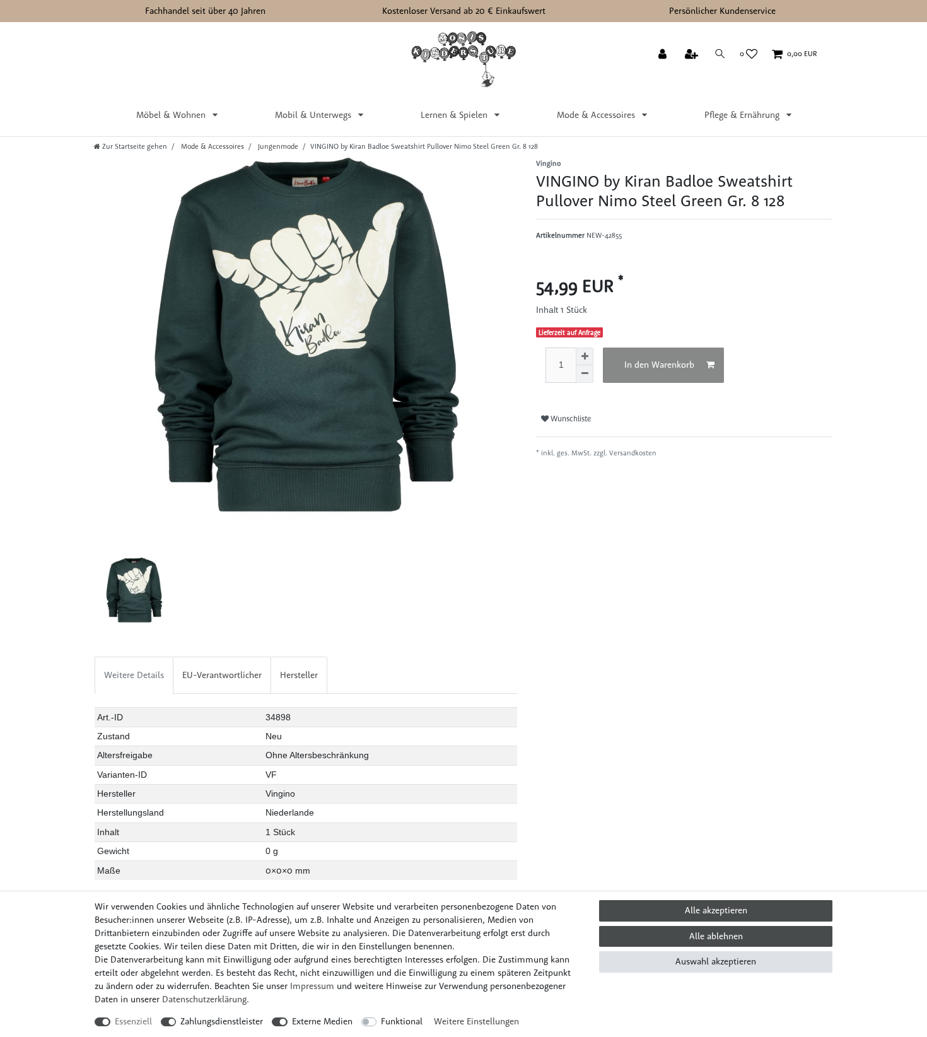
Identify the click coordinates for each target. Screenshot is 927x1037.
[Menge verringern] (584, 374)
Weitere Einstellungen (476, 1021)
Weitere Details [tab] (134, 675)
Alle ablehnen (716, 936)
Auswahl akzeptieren (715, 961)
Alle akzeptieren (716, 910)
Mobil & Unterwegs (314, 114)
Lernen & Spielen (455, 114)
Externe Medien (322, 1021)
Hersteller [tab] (299, 675)
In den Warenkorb (659, 364)
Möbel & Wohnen (172, 114)
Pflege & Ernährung (743, 114)
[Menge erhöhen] (584, 356)
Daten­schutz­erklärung (204, 999)
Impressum (312, 986)
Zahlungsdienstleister (221, 1021)
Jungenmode (277, 146)
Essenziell (133, 1021)
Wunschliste (570, 418)
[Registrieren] (693, 55)
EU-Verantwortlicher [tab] (222, 675)
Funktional (402, 1021)
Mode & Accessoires (597, 114)
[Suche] (720, 54)
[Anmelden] (663, 55)
